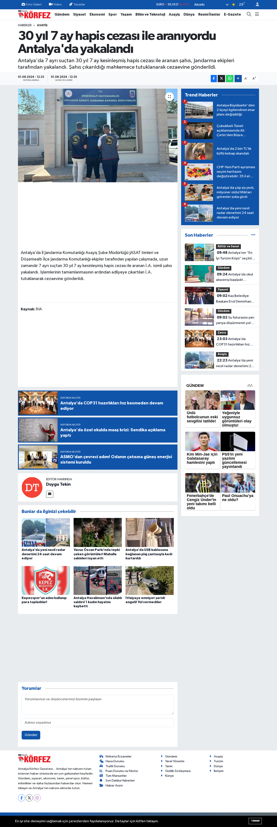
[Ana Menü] (257, 14)
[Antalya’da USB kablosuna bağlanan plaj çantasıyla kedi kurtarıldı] (150, 532)
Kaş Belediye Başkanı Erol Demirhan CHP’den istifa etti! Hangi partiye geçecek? (235, 299)
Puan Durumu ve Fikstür (122, 771)
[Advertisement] (98, 215)
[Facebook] (21, 797)
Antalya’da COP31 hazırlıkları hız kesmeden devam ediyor (233, 342)
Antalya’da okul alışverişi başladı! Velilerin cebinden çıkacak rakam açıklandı (235, 277)
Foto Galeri (34, 4)
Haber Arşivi (114, 785)
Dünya (189, 14)
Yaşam (126, 14)
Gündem (62, 14)
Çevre (222, 332)
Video (57, 4)
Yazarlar (79, 4)
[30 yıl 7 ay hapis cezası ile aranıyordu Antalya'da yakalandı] (97, 135)
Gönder (31, 735)
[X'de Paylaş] (221, 78)
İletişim (219, 771)
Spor (112, 14)
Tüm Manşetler (116, 775)
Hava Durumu (115, 761)
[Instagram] (37, 797)
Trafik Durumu (115, 766)
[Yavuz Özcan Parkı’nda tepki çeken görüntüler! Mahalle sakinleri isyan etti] (98, 532)
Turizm (218, 761)
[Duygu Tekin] (32, 487)
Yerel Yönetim (174, 761)
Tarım (168, 766)
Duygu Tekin (58, 484)
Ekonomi (97, 14)
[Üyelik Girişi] (255, 4)
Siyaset (79, 14)
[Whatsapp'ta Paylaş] (230, 78)
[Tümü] (253, 235)
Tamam (255, 821)
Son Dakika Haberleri (120, 780)
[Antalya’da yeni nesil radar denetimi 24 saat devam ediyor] (46, 532)
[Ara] (249, 14)
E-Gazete (232, 14)
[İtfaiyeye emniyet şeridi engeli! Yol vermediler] (150, 580)
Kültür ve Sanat (228, 246)
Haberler (25, 25)
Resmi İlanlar (209, 14)
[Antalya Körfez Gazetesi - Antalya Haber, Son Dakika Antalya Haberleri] (34, 14)
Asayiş (174, 14)
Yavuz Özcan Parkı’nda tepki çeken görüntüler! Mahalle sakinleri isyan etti (97, 554)
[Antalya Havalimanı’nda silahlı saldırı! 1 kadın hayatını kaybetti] (98, 580)
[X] (29, 797)
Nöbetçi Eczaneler (119, 756)
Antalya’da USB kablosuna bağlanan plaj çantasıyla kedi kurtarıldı (149, 554)
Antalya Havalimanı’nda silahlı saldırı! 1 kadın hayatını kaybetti (98, 602)
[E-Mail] (49, 494)
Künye (169, 775)
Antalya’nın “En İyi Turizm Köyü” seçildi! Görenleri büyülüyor (234, 256)
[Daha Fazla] (238, 78)
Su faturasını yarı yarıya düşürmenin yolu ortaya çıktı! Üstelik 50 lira (235, 321)
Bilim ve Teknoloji (150, 14)
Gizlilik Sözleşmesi (178, 771)
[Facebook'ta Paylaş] (214, 78)
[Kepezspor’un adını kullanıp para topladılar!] (46, 580)
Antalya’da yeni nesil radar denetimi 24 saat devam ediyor (43, 554)
